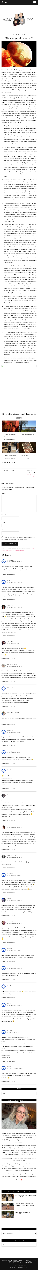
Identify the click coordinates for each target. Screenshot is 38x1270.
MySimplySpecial (13, 712)
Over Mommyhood (15, 1261)
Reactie (4, 493)
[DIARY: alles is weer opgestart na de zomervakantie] (10, 447)
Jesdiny (9, 580)
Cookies (28, 1261)
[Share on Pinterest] (12, 463)
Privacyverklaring (25, 1262)
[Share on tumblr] (14, 463)
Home (21, 1260)
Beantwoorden (9, 575)
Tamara (10, 948)
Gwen (9, 967)
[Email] (6, 2)
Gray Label (9, 472)
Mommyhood (31, 1260)
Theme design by (19, 1267)
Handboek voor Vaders (30, 473)
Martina (10, 641)
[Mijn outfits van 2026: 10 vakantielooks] (8, 1214)
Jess (8, 826)
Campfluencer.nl (19, 1265)
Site (3, 530)
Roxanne (10, 921)
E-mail (4, 522)
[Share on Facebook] (7, 463)
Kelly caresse (12, 664)
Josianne (10, 560)
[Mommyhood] (19, 19)
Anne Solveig (12, 855)
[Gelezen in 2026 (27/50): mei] (27, 447)
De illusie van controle (27, 434)
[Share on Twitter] (10, 463)
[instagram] (2, 2)
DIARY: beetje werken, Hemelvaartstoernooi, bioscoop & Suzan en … (10, 437)
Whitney (10, 605)
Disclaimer (11, 1262)
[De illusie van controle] (27, 426)
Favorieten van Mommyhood (24, 1264)
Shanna (10, 730)
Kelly (9, 1003)
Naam (4, 515)
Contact (7, 1264)
